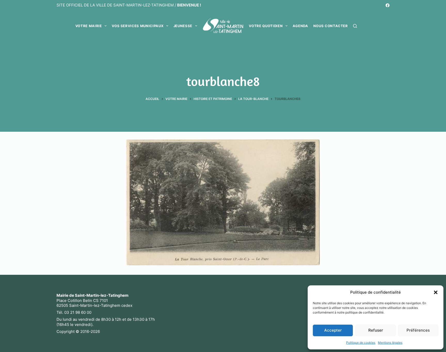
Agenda (300, 26)
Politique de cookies (360, 343)
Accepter (333, 330)
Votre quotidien (266, 26)
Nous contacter (330, 26)
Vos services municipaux (137, 26)
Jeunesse (182, 26)
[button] (435, 292)
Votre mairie (88, 26)
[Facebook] (387, 5)
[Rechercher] (355, 26)
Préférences (418, 330)
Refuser (375, 330)
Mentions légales (390, 343)
